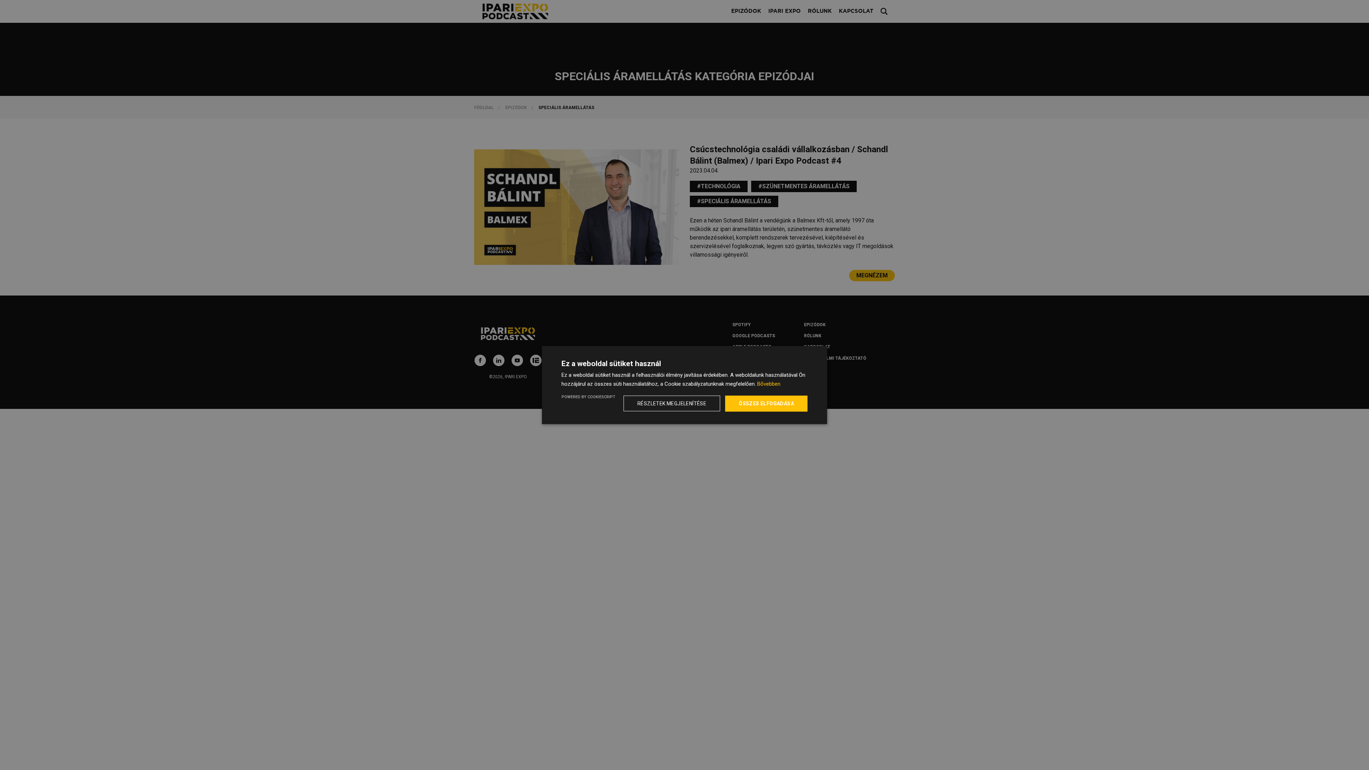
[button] (673, 403)
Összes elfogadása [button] (766, 403)
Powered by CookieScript (588, 397)
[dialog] (684, 385)
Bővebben (768, 384)
